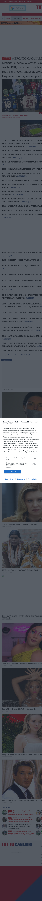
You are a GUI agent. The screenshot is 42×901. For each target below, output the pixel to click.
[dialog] (21, 450)
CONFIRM (13, 471)
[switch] (34, 464)
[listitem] (21, 458)
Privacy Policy (32, 479)
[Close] (38, 422)
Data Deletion (9, 479)
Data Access (21, 479)
